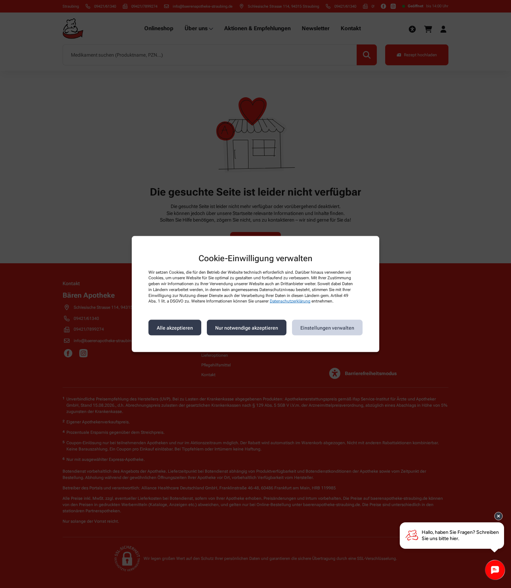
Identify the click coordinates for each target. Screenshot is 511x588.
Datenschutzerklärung (290, 301)
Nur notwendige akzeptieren (246, 327)
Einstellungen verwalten (327, 327)
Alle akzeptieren (175, 327)
